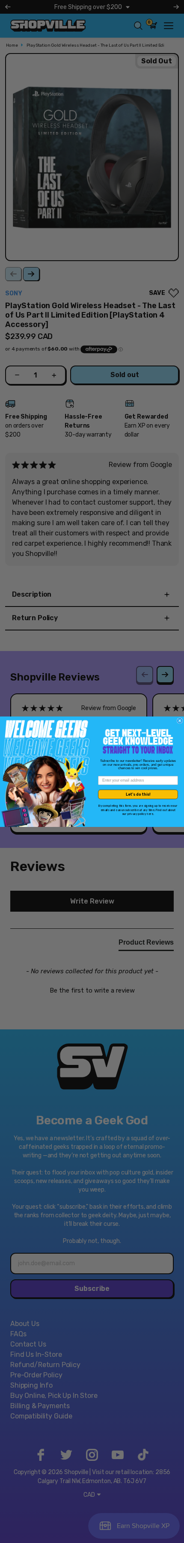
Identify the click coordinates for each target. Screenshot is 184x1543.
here (150, 813)
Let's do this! (138, 794)
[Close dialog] (180, 720)
